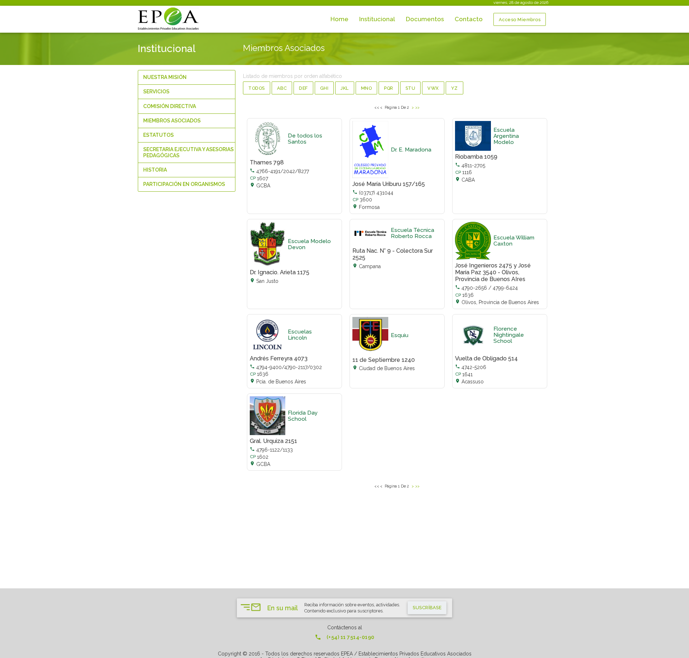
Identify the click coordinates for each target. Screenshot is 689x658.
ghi (324, 88)
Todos (256, 88)
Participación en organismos (184, 184)
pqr (388, 88)
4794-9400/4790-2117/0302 (286, 367)
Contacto (469, 19)
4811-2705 (470, 165)
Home (339, 19)
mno (366, 88)
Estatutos (158, 135)
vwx (433, 88)
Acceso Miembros (520, 19)
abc (282, 88)
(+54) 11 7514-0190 (345, 637)
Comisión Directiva (169, 106)
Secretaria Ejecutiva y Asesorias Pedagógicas (188, 152)
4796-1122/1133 (271, 450)
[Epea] (169, 19)
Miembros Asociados (172, 120)
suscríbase (427, 607)
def (303, 88)
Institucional (377, 19)
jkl (345, 88)
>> (417, 107)
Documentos (425, 19)
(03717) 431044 (372, 193)
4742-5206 (470, 367)
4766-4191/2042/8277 (279, 171)
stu (411, 88)
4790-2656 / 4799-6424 (486, 288)
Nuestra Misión (165, 77)
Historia (155, 170)
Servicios (156, 91)
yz (454, 88)
